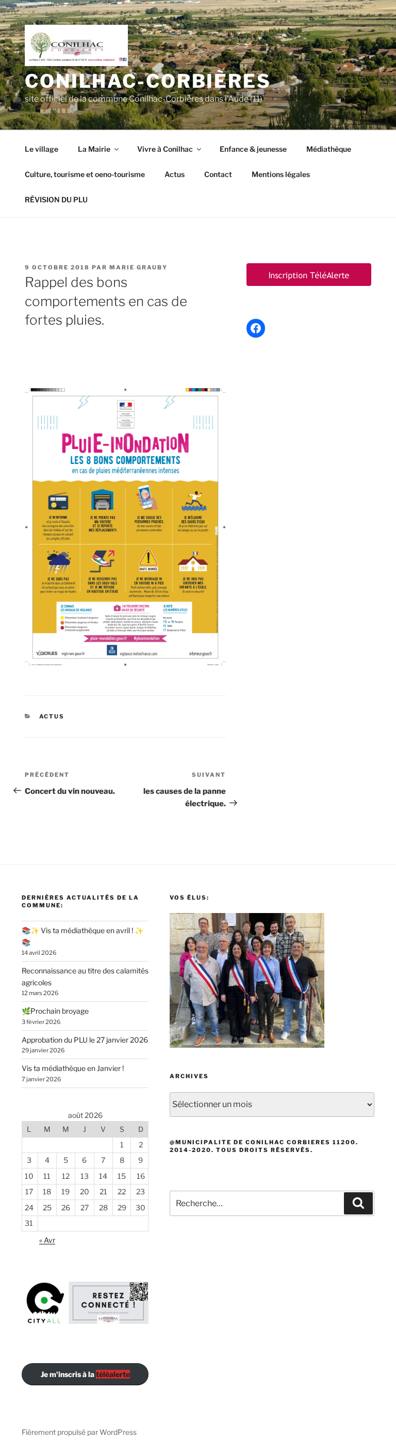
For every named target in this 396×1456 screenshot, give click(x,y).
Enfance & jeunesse (253, 149)
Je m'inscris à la (85, 1374)
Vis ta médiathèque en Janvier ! (73, 1068)
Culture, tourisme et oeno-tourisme (85, 174)
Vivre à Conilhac (165, 149)
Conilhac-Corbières (148, 81)
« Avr (47, 1240)
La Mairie (94, 149)
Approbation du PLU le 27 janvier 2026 (85, 1039)
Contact (218, 174)
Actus (174, 174)
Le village (41, 149)
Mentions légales (281, 174)
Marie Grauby (138, 267)
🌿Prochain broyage (55, 1010)
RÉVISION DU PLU (56, 199)
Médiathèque (328, 149)
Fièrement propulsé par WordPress (79, 1432)
